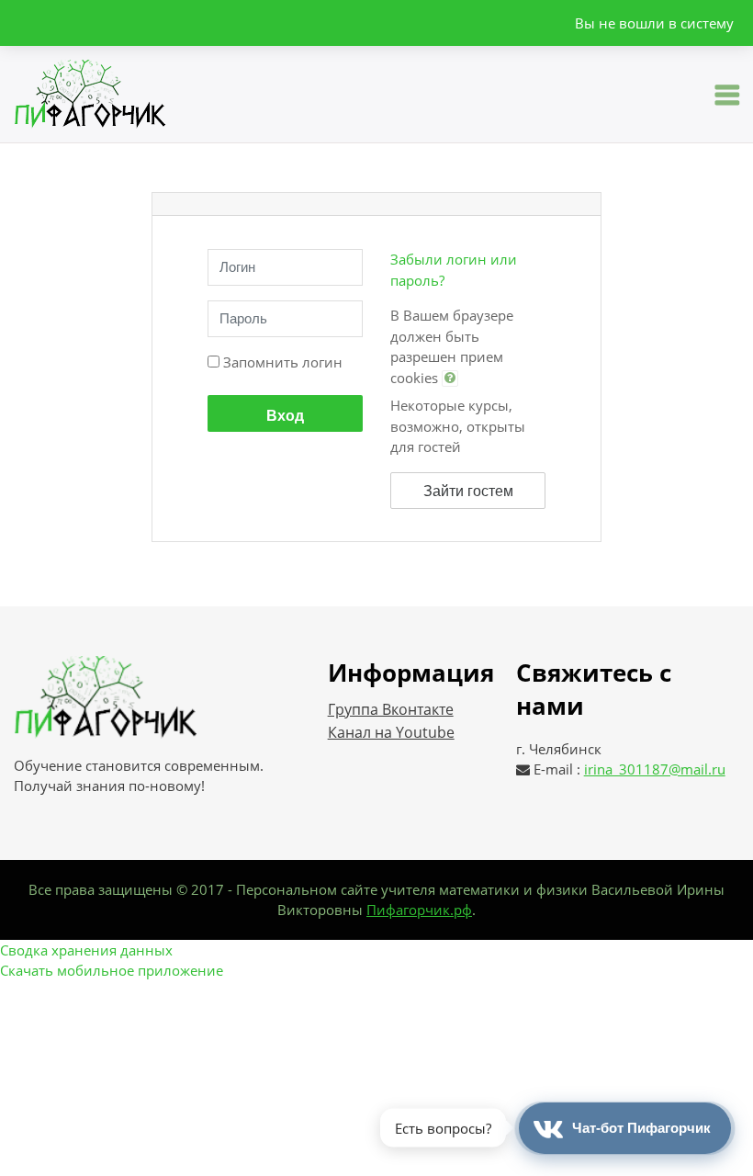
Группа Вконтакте (391, 709)
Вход (285, 416)
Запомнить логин (283, 362)
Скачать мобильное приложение (111, 970)
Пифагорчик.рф (419, 909)
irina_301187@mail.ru (654, 769)
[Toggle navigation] (727, 94)
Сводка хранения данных (86, 950)
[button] (450, 378)
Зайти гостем (468, 491)
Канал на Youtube (391, 732)
